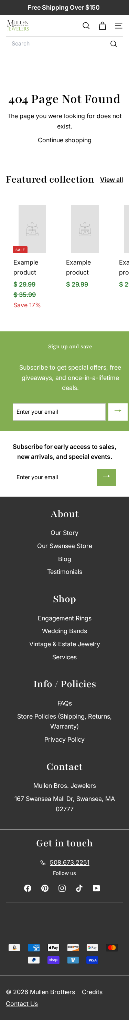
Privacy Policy (64, 739)
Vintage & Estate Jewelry (64, 644)
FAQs (64, 703)
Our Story (64, 532)
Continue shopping (65, 140)
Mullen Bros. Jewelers (64, 785)
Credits (92, 992)
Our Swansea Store (64, 545)
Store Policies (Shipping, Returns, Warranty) (64, 721)
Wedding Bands (64, 631)
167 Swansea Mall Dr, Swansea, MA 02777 (64, 804)
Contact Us (22, 1003)
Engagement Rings (65, 618)
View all (111, 179)
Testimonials (64, 571)
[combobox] (64, 43)
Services (64, 657)
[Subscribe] (118, 412)
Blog (64, 559)
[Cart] (102, 26)
